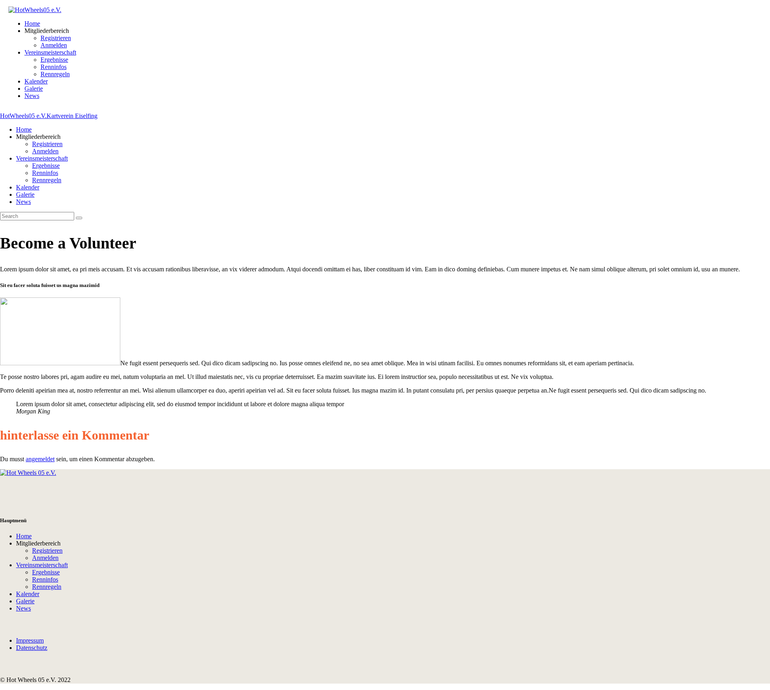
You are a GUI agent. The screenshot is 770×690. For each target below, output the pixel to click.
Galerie (25, 601)
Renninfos (45, 579)
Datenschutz (31, 647)
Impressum (30, 640)
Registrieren (47, 550)
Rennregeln (46, 586)
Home (24, 536)
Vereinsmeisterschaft (42, 565)
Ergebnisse (46, 572)
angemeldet (40, 459)
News (23, 608)
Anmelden (45, 557)
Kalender (27, 593)
